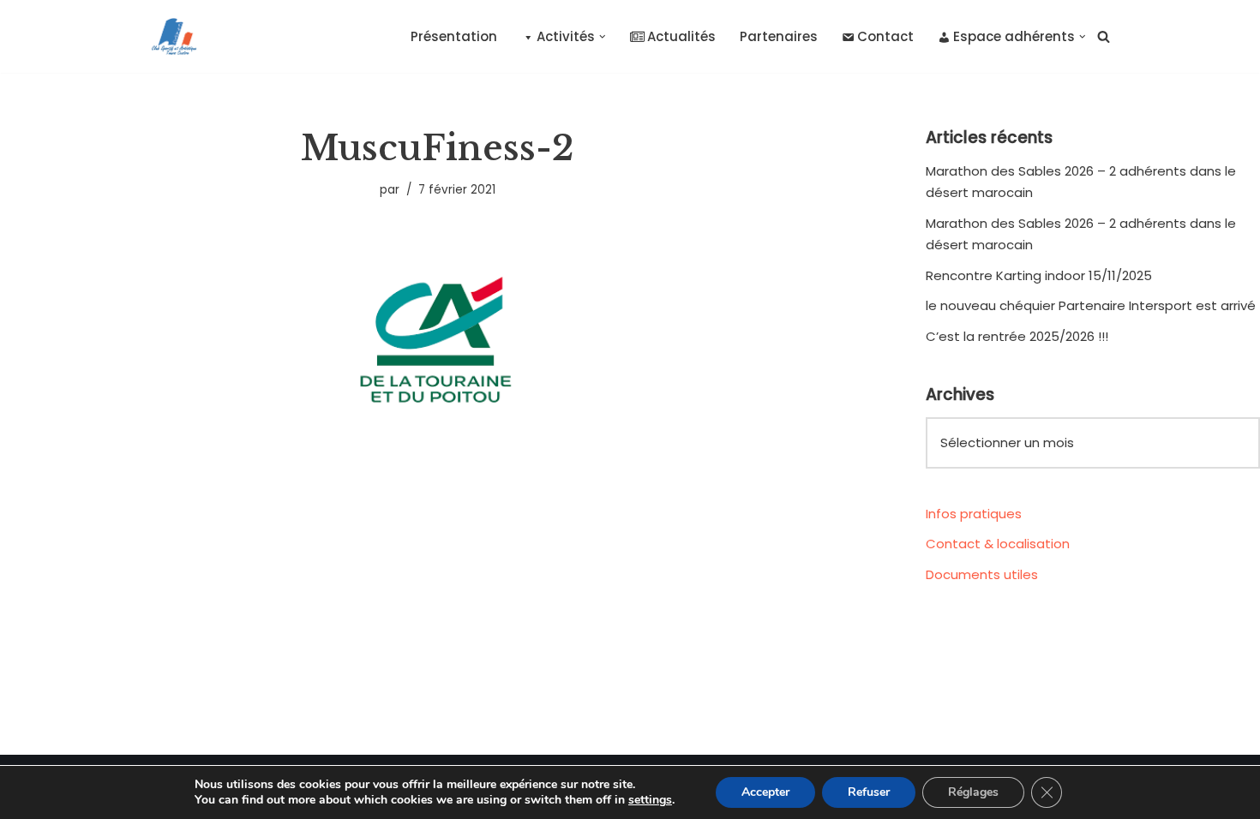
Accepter (765, 792)
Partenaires (779, 36)
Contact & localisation (998, 544)
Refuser (869, 792)
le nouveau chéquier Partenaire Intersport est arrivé (1091, 305)
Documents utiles (982, 574)
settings (650, 800)
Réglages (973, 792)
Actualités (681, 36)
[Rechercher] (1103, 36)
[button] (602, 36)
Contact (885, 36)
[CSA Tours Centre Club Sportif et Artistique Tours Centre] (170, 36)
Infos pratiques (974, 514)
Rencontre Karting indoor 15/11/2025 (1039, 275)
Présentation (454, 36)
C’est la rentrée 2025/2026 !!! (1017, 336)
